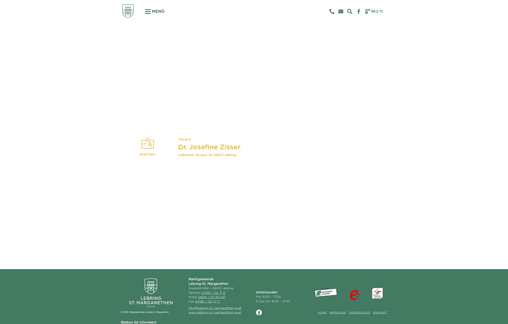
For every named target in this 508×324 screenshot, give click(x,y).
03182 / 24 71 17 (207, 301)
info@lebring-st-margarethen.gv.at (215, 308)
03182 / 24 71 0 (213, 292)
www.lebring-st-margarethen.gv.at (215, 312)
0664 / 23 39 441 (211, 297)
